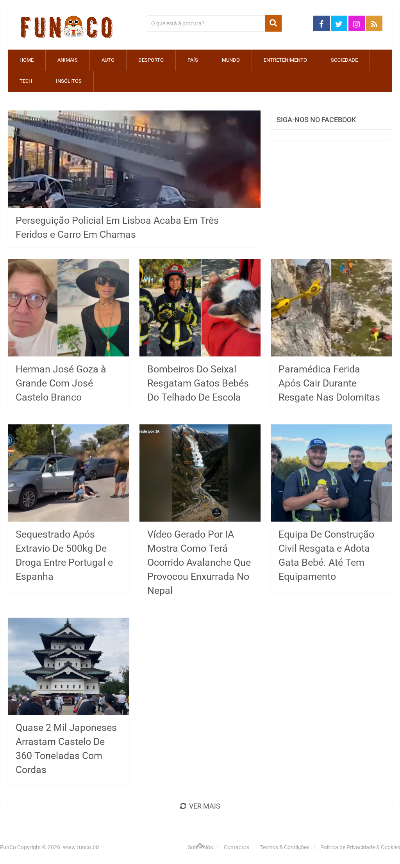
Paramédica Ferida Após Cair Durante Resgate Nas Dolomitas (329, 383)
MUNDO (231, 60)
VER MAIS (204, 806)
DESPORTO (151, 60)
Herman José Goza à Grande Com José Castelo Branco (61, 383)
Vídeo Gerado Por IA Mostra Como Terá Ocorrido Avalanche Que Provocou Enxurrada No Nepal (199, 562)
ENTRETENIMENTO (285, 60)
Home (27, 60)
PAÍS (193, 60)
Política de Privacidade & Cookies (360, 847)
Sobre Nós (200, 847)
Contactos (236, 847)
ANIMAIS (67, 60)
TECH (26, 81)
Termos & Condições (284, 847)
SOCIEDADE (344, 60)
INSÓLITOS (69, 81)
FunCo (8, 847)
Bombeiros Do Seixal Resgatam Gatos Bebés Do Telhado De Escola (198, 383)
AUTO (108, 60)
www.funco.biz (81, 847)
